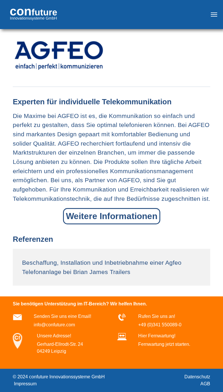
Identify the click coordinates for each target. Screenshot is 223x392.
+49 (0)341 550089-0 (159, 324)
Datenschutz (196, 376)
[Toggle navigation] (214, 14)
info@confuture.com (54, 324)
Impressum (25, 383)
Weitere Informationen (111, 216)
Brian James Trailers (101, 272)
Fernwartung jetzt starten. (164, 344)
